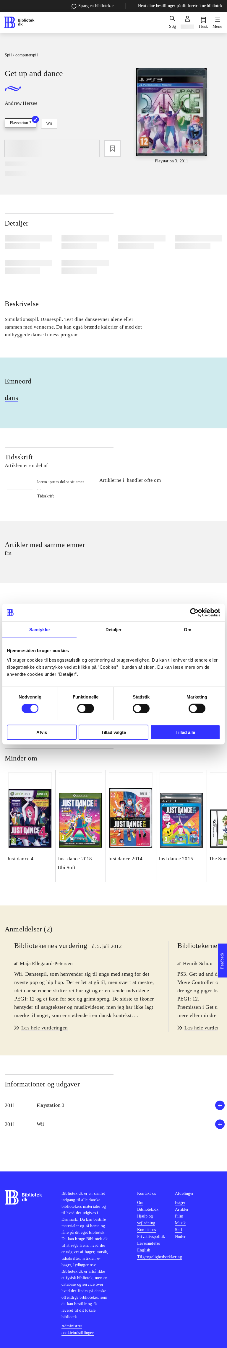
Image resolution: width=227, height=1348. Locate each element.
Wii (49, 123)
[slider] (171, 116)
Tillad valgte (113, 732)
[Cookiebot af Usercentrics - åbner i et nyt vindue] (194, 612)
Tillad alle (185, 732)
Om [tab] (187, 629)
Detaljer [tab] (114, 629)
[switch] (85, 708)
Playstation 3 (20, 123)
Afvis (41, 732)
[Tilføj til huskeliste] (112, 148)
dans (11, 398)
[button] (113, 1105)
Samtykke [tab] (39, 629)
